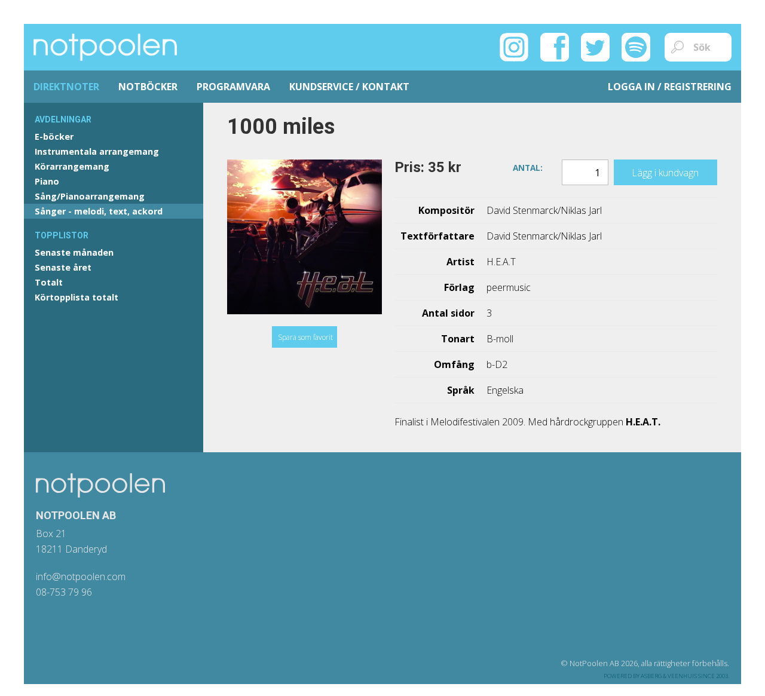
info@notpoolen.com (81, 576)
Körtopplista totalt (76, 297)
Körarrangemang (72, 166)
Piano (47, 181)
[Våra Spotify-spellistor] (636, 46)
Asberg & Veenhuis (669, 676)
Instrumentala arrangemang (97, 151)
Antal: (528, 166)
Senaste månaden (74, 252)
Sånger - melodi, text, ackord (99, 211)
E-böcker (54, 136)
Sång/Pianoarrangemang (90, 196)
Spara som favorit (305, 337)
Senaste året (63, 267)
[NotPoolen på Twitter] (595, 46)
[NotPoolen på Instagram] (514, 46)
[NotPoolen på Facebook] (555, 46)
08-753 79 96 (64, 592)
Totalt (49, 282)
